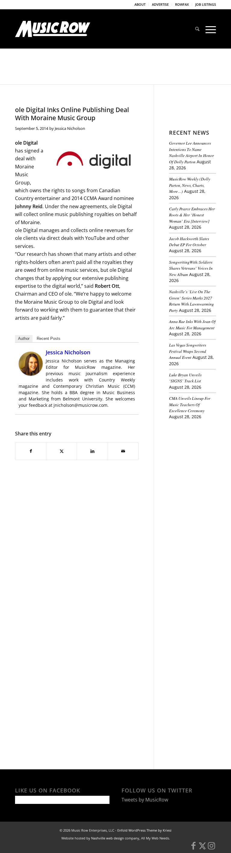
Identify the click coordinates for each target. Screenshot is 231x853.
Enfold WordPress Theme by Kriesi (144, 830)
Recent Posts (48, 338)
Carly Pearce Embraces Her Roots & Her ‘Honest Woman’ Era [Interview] (192, 215)
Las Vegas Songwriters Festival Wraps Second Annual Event (187, 351)
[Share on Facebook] (30, 451)
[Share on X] (61, 451)
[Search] (197, 29)
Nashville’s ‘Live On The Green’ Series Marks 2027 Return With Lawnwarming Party (191, 301)
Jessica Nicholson (70, 128)
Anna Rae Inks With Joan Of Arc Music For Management (192, 324)
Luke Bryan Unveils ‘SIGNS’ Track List (185, 378)
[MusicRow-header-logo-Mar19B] (52, 29)
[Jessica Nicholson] (31, 374)
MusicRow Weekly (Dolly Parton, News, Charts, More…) (189, 185)
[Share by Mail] (123, 451)
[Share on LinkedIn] (92, 451)
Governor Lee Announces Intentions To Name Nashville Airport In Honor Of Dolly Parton (191, 152)
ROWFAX (182, 4)
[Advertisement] (200, 458)
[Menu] (209, 29)
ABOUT (140, 4)
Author (23, 338)
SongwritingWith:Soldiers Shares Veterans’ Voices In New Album (191, 268)
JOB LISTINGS (205, 4)
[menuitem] (140, 4)
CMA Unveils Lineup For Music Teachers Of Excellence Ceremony (189, 404)
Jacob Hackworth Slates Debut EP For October (189, 241)
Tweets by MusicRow (145, 799)
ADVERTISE (160, 4)
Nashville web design (107, 838)
